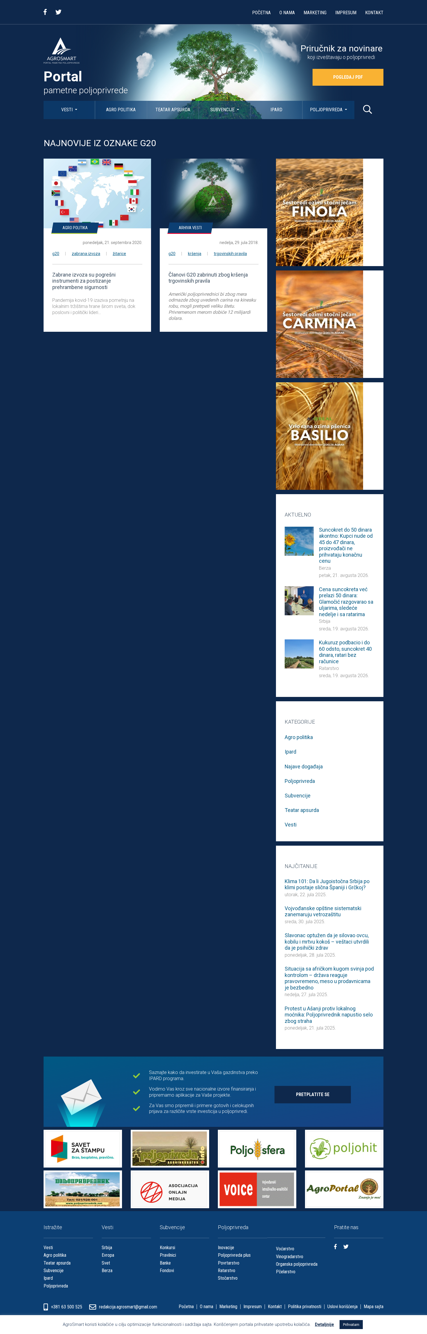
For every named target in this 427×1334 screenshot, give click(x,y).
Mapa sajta (373, 1306)
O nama (287, 12)
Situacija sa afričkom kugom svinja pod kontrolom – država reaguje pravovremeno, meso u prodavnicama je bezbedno (329, 978)
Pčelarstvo (285, 1271)
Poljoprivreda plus (234, 1255)
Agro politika (121, 109)
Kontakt (374, 12)
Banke (165, 1263)
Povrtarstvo (228, 1263)
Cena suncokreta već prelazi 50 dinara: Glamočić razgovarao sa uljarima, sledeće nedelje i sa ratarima (346, 601)
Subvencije (223, 109)
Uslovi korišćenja (342, 1306)
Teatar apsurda (172, 109)
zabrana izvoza (86, 253)
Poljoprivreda (327, 109)
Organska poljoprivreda (296, 1264)
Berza (325, 568)
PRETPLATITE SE (312, 1094)
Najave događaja (304, 766)
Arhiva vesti (190, 227)
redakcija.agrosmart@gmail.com (128, 1307)
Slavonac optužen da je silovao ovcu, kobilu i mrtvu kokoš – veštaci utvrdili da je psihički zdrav (327, 941)
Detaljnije (324, 1324)
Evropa (108, 1255)
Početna (261, 12)
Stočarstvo (228, 1278)
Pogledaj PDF (348, 77)
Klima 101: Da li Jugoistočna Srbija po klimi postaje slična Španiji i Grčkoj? (327, 884)
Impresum (345, 12)
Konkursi (167, 1247)
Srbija (324, 621)
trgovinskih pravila (230, 253)
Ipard (276, 109)
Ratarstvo (329, 668)
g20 (55, 253)
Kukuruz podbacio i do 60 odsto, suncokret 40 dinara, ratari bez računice (345, 651)
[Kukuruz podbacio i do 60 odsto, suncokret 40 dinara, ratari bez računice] (299, 653)
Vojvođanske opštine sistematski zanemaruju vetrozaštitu (323, 911)
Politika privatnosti (304, 1306)
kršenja (194, 253)
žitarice (119, 253)
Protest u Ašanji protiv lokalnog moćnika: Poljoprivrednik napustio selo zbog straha (329, 1014)
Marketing (315, 12)
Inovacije (226, 1247)
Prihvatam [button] (351, 1324)
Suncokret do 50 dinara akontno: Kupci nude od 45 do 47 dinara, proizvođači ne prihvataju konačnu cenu (346, 545)
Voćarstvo (285, 1248)
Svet (106, 1263)
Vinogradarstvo (289, 1256)
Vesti (67, 109)
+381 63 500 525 (67, 1307)
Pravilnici (168, 1255)
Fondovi (167, 1270)
